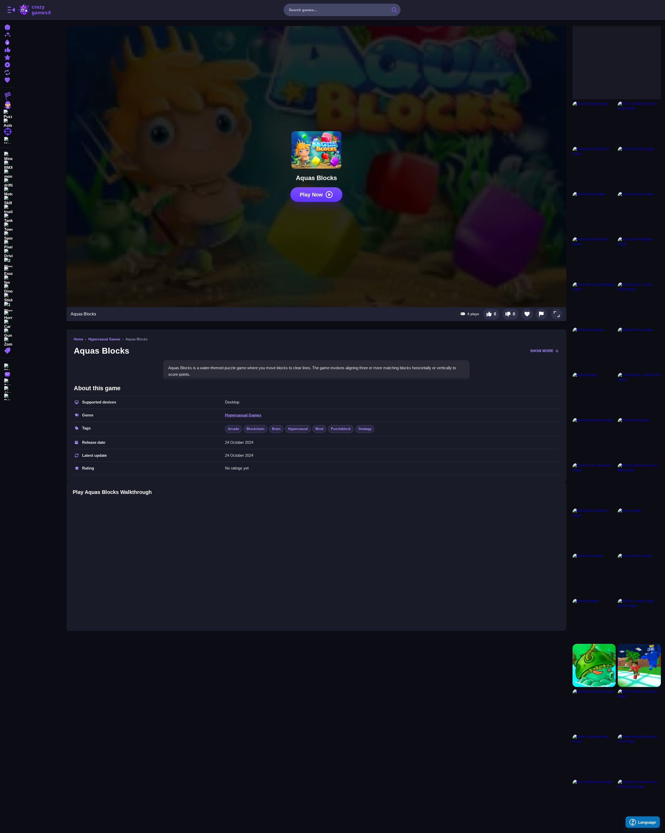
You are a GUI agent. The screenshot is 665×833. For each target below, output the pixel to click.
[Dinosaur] (7, 289)
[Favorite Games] (7, 79)
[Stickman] (7, 297)
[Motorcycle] (7, 191)
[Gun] (7, 333)
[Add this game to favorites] (527, 314)
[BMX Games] (7, 165)
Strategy (364, 429)
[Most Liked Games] (7, 49)
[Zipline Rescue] (639, 349)
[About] (7, 389)
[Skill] (7, 200)
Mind (319, 429)
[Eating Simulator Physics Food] (639, 755)
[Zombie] (7, 342)
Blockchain (255, 429)
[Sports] (7, 236)
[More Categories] (7, 139)
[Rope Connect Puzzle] (594, 258)
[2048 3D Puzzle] (639, 168)
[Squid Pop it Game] (594, 439)
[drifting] (7, 182)
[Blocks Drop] (594, 349)
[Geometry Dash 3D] (594, 710)
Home (78, 339)
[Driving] (7, 253)
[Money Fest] (594, 575)
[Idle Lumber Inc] (639, 213)
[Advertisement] (611, 58)
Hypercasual (298, 429)
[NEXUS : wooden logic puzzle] (639, 620)
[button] (557, 314)
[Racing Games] (7, 96)
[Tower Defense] (7, 227)
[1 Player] (7, 306)
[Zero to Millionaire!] (594, 801)
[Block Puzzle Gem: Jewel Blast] (639, 484)
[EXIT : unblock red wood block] (639, 122)
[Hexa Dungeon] (594, 122)
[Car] (7, 324)
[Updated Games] (7, 72)
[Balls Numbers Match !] (594, 529)
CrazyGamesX (40, 10)
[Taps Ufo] (594, 620)
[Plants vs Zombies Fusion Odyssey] (594, 665)
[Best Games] (7, 41)
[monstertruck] (7, 174)
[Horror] (7, 315)
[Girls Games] (7, 105)
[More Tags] (7, 350)
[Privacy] (7, 396)
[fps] (7, 280)
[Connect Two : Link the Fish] (639, 394)
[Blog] (7, 366)
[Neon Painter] (594, 213)
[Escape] (7, 271)
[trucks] (7, 209)
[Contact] (7, 374)
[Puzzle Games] (7, 113)
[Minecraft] (7, 156)
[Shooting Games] (7, 131)
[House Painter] (639, 575)
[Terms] (7, 381)
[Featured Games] (7, 57)
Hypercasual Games (104, 339)
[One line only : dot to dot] (594, 484)
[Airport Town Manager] (639, 258)
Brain (276, 429)
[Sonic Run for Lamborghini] (594, 303)
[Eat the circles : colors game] (639, 303)
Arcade (233, 429)
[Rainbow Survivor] (639, 665)
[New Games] (7, 34)
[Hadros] (594, 394)
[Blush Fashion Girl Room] (639, 710)
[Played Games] (7, 64)
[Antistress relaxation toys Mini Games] (639, 801)
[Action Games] (7, 122)
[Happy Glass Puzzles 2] (594, 168)
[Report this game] (541, 314)
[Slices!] (639, 529)
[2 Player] (7, 262)
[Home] (7, 26)
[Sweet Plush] (639, 439)
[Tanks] (7, 218)
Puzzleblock (341, 429)
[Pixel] (7, 244)
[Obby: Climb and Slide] (594, 755)
